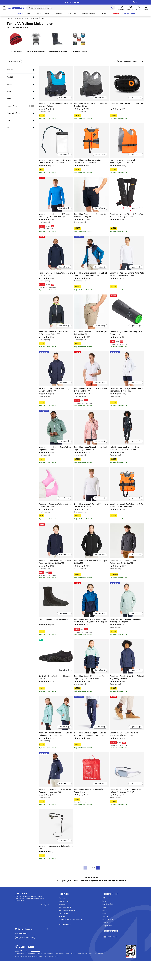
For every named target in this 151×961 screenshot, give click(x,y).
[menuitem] (19, 13)
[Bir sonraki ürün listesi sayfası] (98, 868)
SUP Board (106, 898)
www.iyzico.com (35, 951)
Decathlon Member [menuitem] (128, 13)
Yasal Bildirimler (48, 953)
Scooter (105, 916)
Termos (105, 922)
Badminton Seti (108, 904)
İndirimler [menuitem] (115, 13)
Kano (104, 901)
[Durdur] (134, 2)
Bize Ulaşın (62, 904)
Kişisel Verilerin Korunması (34, 953)
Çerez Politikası (59, 953)
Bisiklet (105, 910)
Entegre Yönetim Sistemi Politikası (70, 919)
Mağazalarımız (64, 901)
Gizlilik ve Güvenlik (71, 953)
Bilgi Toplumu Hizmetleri (67, 910)
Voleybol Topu (107, 925)
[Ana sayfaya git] (16, 8)
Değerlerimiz (63, 916)
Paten (105, 913)
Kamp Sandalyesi (108, 919)
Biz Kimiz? (62, 898)
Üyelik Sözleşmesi (65, 907)
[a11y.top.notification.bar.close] (137, 2)
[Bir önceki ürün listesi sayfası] (85, 868)
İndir (78, 2)
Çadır (104, 907)
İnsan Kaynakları (64, 913)
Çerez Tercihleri (98, 953)
